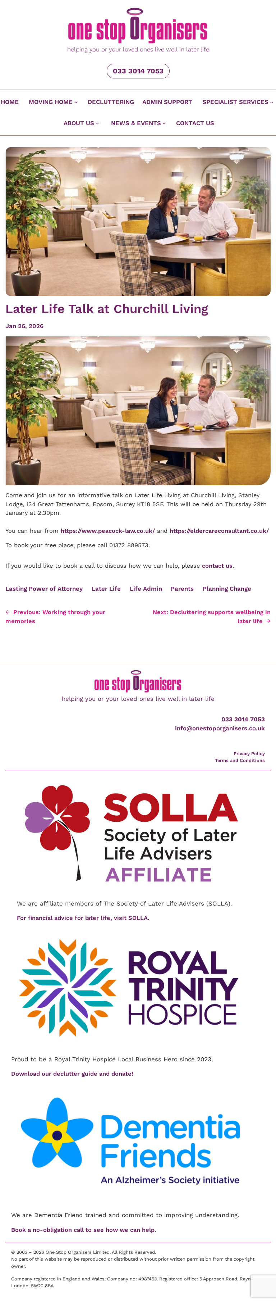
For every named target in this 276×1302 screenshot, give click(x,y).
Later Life (106, 588)
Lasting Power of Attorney (44, 588)
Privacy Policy (249, 753)
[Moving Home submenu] (76, 102)
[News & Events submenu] (164, 123)
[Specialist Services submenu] (271, 102)
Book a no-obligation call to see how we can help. (83, 1229)
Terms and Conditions (240, 760)
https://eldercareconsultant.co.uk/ (219, 530)
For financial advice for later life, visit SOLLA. (83, 918)
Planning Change (227, 588)
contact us (217, 565)
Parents (182, 588)
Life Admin (146, 588)
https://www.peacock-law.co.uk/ (108, 530)
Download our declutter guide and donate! (72, 1073)
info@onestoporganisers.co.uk (220, 728)
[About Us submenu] (97, 123)
